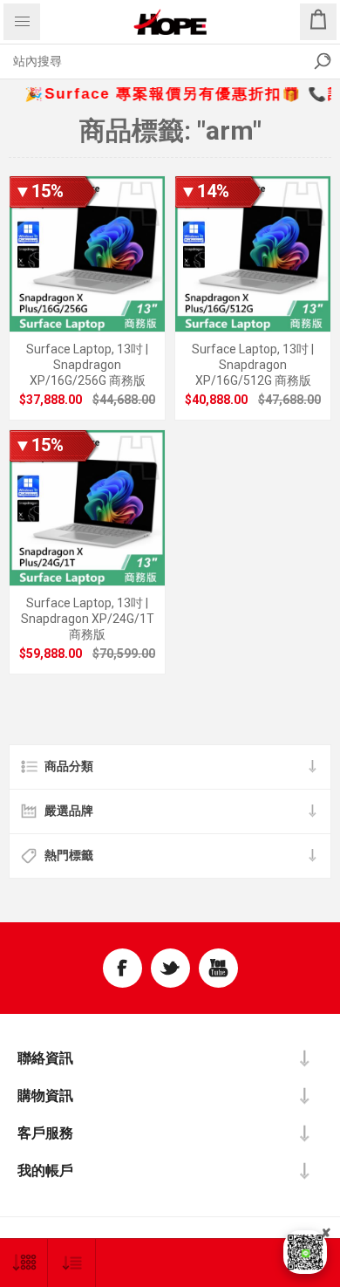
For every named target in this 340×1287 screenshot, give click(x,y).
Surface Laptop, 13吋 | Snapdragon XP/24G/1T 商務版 (87, 618)
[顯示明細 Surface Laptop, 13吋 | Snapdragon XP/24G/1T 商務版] (87, 507)
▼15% (39, 191)
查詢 (322, 61)
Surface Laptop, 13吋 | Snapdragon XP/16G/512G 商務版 (253, 364)
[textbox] (152, 61)
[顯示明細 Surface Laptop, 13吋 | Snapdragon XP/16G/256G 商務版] (87, 254)
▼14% (204, 191)
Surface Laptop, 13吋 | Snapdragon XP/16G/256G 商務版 (87, 364)
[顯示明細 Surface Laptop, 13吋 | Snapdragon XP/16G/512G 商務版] (252, 254)
